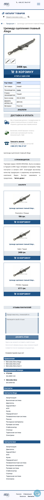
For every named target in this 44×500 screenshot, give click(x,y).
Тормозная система (13, 432)
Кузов (8, 411)
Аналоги (22, 110)
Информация (27, 494)
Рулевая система (12, 424)
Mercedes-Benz (11, 380)
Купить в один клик (22, 76)
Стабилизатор (11, 427)
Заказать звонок (17, 142)
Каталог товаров (15, 13)
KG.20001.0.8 (10, 376)
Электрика (10, 435)
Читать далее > (19, 178)
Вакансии (23, 496)
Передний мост (12, 414)
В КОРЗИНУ (24, 72)
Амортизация (11, 398)
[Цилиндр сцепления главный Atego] (7, 61)
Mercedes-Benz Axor (13, 364)
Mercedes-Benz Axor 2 (13, 366)
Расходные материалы (14, 422)
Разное (8, 419)
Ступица (9, 430)
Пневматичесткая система (16, 416)
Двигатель (10, 403)
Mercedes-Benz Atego (13, 362)
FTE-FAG (9, 373)
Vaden (19, 90)
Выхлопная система (13, 400)
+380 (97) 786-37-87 (24, 2)
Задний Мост (11, 406)
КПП (7, 408)
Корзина (18, 494)
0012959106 (10, 383)
